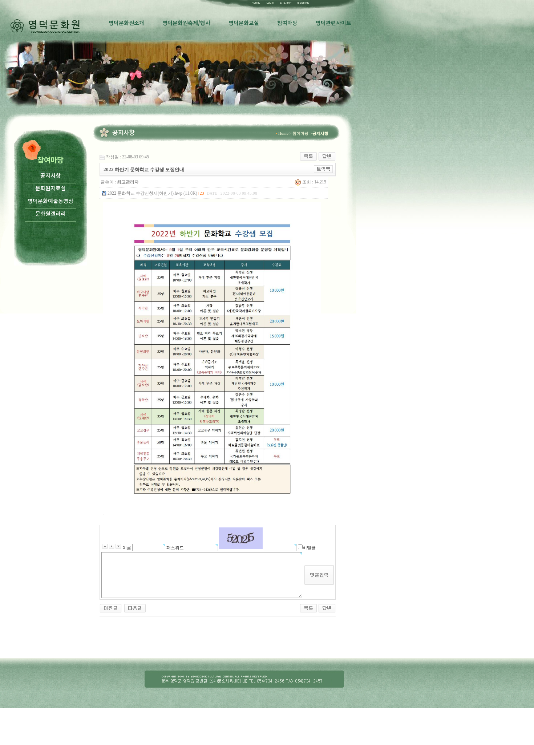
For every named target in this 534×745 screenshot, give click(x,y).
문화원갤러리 (50, 214)
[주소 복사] (323, 168)
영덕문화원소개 (126, 23)
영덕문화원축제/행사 (186, 23)
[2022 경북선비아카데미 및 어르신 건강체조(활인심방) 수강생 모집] (135, 607)
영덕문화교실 (243, 23)
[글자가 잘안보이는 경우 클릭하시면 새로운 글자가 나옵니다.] (241, 538)
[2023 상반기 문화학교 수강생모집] (111, 607)
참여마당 (287, 23)
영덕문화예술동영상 (50, 201)
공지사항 (50, 176)
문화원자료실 (50, 189)
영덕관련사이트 (333, 23)
